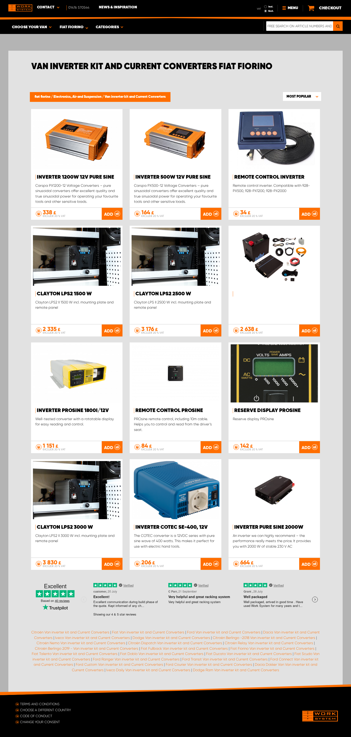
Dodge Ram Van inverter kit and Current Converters (236, 670)
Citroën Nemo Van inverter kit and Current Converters (81, 643)
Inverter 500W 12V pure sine (173, 177)
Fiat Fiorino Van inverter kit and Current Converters (272, 648)
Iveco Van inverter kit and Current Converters (92, 638)
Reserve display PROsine (267, 410)
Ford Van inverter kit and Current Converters (224, 632)
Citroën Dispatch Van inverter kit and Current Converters (175, 643)
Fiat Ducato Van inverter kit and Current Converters (249, 654)
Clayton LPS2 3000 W (65, 527)
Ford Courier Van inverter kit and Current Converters (209, 664)
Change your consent (40, 722)
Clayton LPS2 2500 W (163, 294)
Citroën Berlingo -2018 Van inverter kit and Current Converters (264, 638)
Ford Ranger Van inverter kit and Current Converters (136, 659)
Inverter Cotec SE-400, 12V (171, 527)
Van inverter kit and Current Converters (135, 97)
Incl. (270, 7)
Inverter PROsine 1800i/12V (73, 410)
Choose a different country (45, 710)
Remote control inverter (269, 177)
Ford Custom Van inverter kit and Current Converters (119, 664)
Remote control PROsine (169, 410)
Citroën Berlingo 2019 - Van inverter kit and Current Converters (86, 648)
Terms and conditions (39, 704)
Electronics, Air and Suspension (77, 97)
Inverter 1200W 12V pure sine (75, 177)
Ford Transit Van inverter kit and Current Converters (225, 659)
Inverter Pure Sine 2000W (268, 527)
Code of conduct (36, 716)
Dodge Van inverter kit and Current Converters (171, 638)
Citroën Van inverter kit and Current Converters (70, 632)
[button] (302, 96)
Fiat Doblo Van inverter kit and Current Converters (161, 654)
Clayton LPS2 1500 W (64, 294)
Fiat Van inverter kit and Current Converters (148, 632)
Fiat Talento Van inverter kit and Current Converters (74, 654)
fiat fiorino (43, 97)
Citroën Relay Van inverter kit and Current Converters (269, 643)
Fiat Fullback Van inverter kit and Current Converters (184, 648)
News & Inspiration (118, 7)
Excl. (271, 11)
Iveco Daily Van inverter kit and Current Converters (148, 670)
